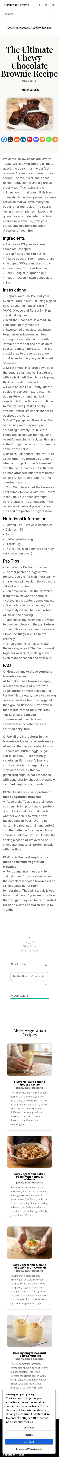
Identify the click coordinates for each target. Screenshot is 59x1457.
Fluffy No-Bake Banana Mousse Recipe (29, 1083)
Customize (29, 1427)
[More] (55, 139)
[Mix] (42, 139)
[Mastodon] (36, 139)
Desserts (29, 80)
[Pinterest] (29, 139)
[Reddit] (17, 139)
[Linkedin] (23, 139)
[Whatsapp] (49, 139)
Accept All (29, 1441)
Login (45, 964)
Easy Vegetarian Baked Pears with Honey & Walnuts (29, 1176)
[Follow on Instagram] (53, 5)
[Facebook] (4, 139)
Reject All (29, 1434)
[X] (10, 139)
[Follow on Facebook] (39, 5)
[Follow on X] (46, 5)
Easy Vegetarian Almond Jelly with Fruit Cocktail (29, 1266)
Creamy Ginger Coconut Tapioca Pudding (29, 1354)
